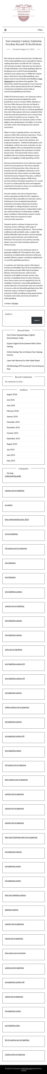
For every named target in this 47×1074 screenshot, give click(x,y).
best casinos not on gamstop (16, 779)
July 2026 (11, 400)
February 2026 (13, 411)
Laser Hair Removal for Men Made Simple (23, 360)
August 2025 (12, 444)
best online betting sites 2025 (17, 519)
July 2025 (11, 449)
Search (8, 314)
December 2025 (13, 422)
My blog (15, 303)
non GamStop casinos (13, 592)
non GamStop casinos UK (15, 664)
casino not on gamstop (14, 938)
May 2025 (11, 461)
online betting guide (13, 476)
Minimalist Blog (27, 1068)
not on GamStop (11, 534)
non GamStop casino (13, 751)
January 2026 (12, 416)
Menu (40, 30)
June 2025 (11, 455)
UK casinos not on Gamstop (16, 548)
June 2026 (11, 405)
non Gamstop (10, 563)
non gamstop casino (13, 866)
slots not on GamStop (13, 649)
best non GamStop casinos (15, 895)
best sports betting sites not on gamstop (21, 837)
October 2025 (12, 433)
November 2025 (13, 427)
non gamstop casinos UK (14, 736)
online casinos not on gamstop (17, 707)
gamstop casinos (11, 910)
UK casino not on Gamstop (15, 765)
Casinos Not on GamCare (15, 1054)
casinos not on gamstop (14, 794)
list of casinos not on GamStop (17, 1040)
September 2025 (13, 438)
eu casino (8, 505)
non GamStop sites (12, 1025)
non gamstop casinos (13, 693)
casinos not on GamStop (14, 490)
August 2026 (12, 394)
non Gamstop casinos (13, 620)
